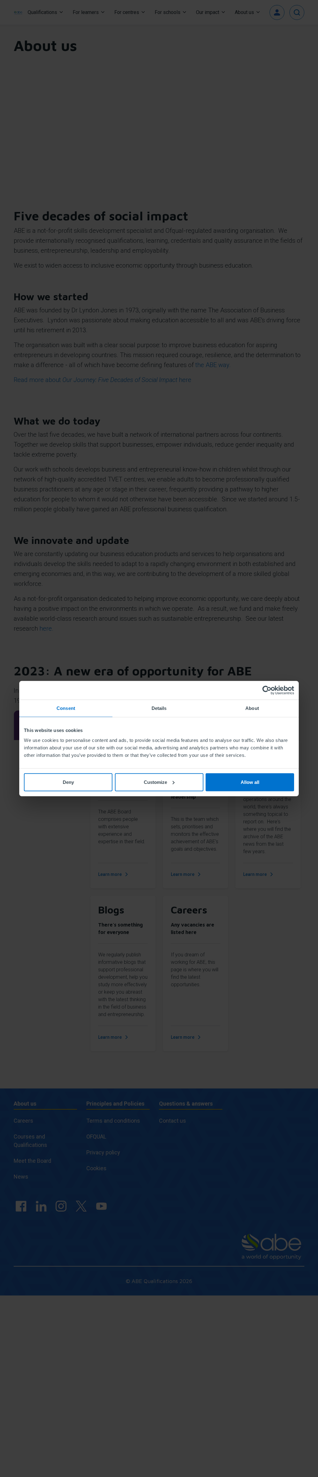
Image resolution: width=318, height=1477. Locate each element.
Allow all (250, 782)
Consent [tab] (66, 708)
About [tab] (252, 708)
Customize (155, 782)
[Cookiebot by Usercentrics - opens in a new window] (267, 690)
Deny (68, 782)
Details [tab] (159, 708)
